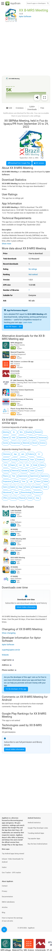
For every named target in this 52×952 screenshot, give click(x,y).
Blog (3, 912)
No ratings (33, 269)
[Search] (48, 3)
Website (5, 655)
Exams (5, 487)
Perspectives (15, 443)
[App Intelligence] (4, 929)
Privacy (4, 891)
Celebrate (32, 438)
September (22, 438)
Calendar (24, 471)
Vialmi (4, 867)
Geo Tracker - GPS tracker (11, 873)
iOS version (39, 163)
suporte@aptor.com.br (11, 650)
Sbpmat (6, 438)
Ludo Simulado (16, 511)
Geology (14, 460)
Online (45, 481)
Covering (13, 498)
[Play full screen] (44, 98)
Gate (16, 492)
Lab (31, 481)
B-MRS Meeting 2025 (18, 539)
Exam (32, 460)
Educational (7, 492)
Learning (6, 471)
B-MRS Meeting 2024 (18, 548)
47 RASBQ (14, 576)
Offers (5, 498)
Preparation (7, 481)
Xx (14, 432)
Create (30, 498)
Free (23, 481)
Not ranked (33, 274)
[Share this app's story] (37, 98)
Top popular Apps (34, 838)
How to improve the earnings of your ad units (12, 919)
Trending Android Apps (36, 833)
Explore (12, 487)
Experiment (34, 476)
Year (13, 476)
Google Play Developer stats (38, 828)
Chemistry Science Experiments (22, 390)
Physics (6, 476)
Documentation (7, 897)
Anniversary (43, 438)
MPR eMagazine (16, 343)
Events (27, 487)
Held (13, 438)
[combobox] (36, 3)
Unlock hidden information (26, 607)
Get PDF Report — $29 (14, 327)
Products (31, 454)
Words (16, 481)
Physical (22, 498)
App (15, 454)
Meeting (6, 432)
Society (5, 443)
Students (40, 460)
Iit (39, 454)
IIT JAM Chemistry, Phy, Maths (22, 381)
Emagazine (37, 487)
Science (43, 443)
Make (32, 471)
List (20, 465)
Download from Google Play (20, 163)
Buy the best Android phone (37, 844)
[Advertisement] (26, 49)
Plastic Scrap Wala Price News (22, 409)
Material (6, 460)
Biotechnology (26, 492)
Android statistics (34, 823)
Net (27, 465)
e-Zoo (13, 520)
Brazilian (29, 432)
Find (5, 465)
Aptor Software (25, 506)
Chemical (15, 471)
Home (38, 481)
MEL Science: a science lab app (22, 362)
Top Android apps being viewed (13, 854)
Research (38, 432)
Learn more (27, 322)
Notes (42, 465)
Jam (22, 454)
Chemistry (6, 454)
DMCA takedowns (8, 902)
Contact (5, 886)
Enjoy (20, 487)
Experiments (22, 476)
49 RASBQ (14, 567)
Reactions (23, 460)
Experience (45, 476)
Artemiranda (15, 371)
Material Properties (18, 352)
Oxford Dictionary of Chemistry (22, 399)
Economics (38, 492)
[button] (26, 660)
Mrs (21, 432)
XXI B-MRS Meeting (18, 558)
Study (35, 465)
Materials (26, 443)
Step (37, 498)
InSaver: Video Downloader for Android (12, 860)
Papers (12, 465)
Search (39, 471)
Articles (5, 907)
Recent (34, 443)
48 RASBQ (14, 529)
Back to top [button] (46, 931)
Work (45, 487)
